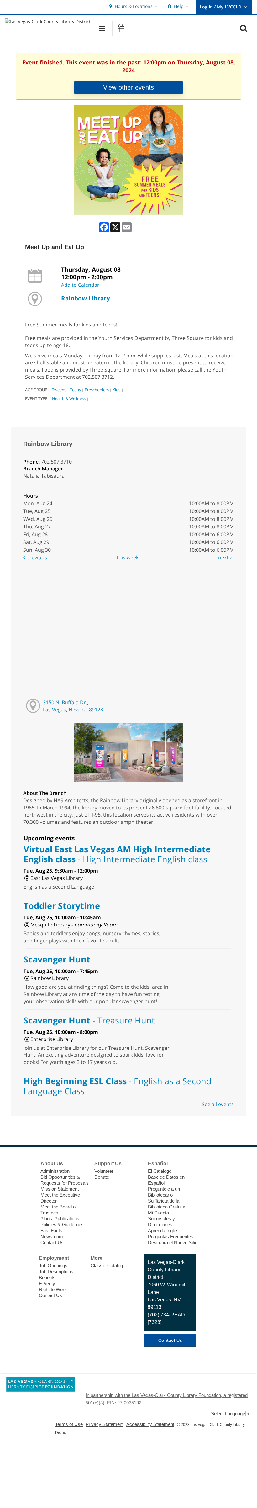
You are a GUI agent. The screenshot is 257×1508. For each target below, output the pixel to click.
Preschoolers (97, 389)
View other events (128, 87)
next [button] (224, 557)
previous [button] (36, 557)
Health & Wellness (69, 398)
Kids (116, 389)
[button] (132, 6)
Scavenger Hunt (57, 959)
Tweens (59, 389)
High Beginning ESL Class (118, 1086)
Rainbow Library (85, 298)
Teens (75, 389)
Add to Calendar (80, 284)
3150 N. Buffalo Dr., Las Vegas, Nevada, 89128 (73, 706)
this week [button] (128, 557)
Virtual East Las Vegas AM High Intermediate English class (117, 854)
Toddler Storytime (62, 905)
